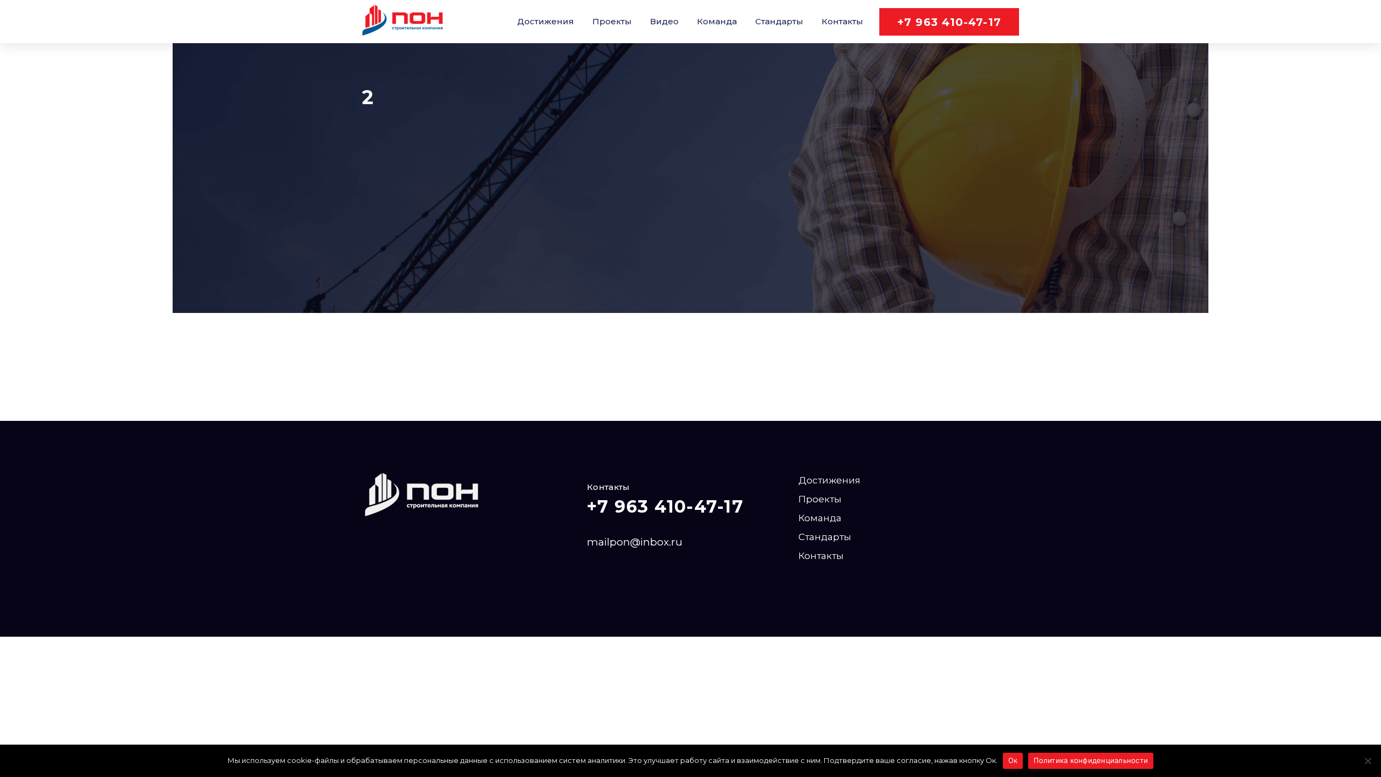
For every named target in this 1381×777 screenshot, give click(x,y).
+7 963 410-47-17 (949, 22)
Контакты (842, 21)
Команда (717, 21)
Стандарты (779, 21)
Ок (1013, 760)
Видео (664, 21)
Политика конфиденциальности (1091, 760)
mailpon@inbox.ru (634, 542)
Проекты (612, 21)
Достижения (545, 21)
